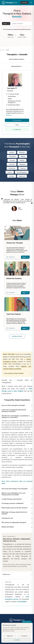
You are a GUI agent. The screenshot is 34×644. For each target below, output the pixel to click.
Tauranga (12, 160)
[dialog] (17, 633)
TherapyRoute (11, 257)
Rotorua (10, 172)
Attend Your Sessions (14, 278)
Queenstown (12, 168)
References (6, 574)
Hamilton (22, 160)
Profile (17, 124)
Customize (17, 640)
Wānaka (23, 156)
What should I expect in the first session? (15, 508)
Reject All (9, 636)
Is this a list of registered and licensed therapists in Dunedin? (14, 410)
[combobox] (6, 23)
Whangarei (22, 164)
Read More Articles (17, 336)
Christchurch (12, 156)
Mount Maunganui (21, 172)
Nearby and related (8, 527)
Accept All (24, 636)
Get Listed (24, 2)
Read (24, 257)
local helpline (22, 601)
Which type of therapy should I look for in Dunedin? (14, 513)
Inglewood (22, 176)
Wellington (22, 152)
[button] (17, 102)
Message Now (18, 120)
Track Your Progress (13, 314)
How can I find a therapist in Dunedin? (13, 405)
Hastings (11, 176)
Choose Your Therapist (14, 243)
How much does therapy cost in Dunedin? (15, 488)
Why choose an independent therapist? (14, 522)
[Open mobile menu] (31, 2)
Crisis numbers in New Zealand (13, 373)
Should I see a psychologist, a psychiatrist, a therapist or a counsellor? (16, 416)
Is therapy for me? (7, 518)
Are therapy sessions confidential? (13, 503)
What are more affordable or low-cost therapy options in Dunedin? (13, 493)
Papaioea (22, 168)
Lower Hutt (12, 164)
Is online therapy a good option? (12, 499)
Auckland (11, 152)
